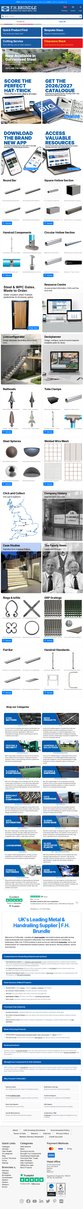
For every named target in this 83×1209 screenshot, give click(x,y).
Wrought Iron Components (22, 808)
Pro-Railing (53, 968)
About (15, 1130)
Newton (5, 1182)
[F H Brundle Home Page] (18, 10)
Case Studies (7, 1151)
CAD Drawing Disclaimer (34, 1130)
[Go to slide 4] (42, 71)
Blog (3, 1156)
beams (22, 988)
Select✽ (62, 22)
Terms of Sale (19, 1133)
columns (33, 988)
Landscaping (21, 855)
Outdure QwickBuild (70, 1052)
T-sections (40, 988)
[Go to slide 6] (45, 71)
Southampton (7, 1178)
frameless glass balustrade (33, 962)
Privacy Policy (62, 1133)
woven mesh (45, 1035)
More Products (60, 882)
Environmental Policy (60, 1130)
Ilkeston (5, 1180)
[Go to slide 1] (36, 71)
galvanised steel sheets (42, 996)
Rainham (5, 1171)
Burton (4, 1187)
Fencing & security (27, 1151)
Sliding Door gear (27, 1165)
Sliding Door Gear (60, 832)
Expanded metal (20, 1035)
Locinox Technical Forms (9, 1159)
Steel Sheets (9, 996)
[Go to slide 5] (44, 71)
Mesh (60, 731)
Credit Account (56, 1137)
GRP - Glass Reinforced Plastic (60, 857)
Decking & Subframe (59, 783)
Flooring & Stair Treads (22, 784)
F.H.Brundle (47, 1115)
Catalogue (6, 1147)
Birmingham (6, 1175)
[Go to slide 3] (40, 71)
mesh (39, 1035)
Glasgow (5, 1173)
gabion (54, 1035)
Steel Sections (22, 730)
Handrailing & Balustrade (60, 758)
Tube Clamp (49, 973)
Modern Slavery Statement (32, 1137)
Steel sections (25, 1147)
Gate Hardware (60, 808)
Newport (5, 1185)
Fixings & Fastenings (22, 882)
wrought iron (24, 1067)
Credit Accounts (15, 1095)
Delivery (47, 1133)
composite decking (22, 1050)
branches (63, 942)
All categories (7, 1154)
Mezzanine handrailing (24, 975)
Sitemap (5, 1163)
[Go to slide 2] (38, 71)
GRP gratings (38, 1037)
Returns (34, 1133)
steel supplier (39, 937)
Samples (5, 1149)
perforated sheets (31, 1035)
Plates (17, 996)
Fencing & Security (22, 757)
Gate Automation (21, 832)
